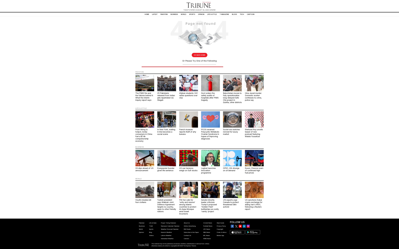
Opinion (201, 14)
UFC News (206, 229)
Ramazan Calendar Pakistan (170, 226)
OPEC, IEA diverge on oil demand (231, 169)
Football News (207, 226)
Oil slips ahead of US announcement (144, 169)
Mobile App (220, 235)
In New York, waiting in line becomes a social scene (166, 131)
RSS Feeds (187, 229)
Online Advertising (190, 226)
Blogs (234, 14)
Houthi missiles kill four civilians (143, 201)
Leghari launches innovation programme (208, 170)
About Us (187, 223)
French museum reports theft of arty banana (187, 131)
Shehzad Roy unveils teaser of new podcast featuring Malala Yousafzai (254, 133)
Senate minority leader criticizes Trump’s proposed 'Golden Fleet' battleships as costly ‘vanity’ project (210, 206)
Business (174, 14)
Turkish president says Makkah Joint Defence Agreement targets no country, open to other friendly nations (166, 206)
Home (147, 14)
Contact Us (187, 235)
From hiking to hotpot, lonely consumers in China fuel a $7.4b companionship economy (143, 135)
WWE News (207, 238)
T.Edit (151, 226)
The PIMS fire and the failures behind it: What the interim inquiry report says (144, 96)
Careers (186, 238)
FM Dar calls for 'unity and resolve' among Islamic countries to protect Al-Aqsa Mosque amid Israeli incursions (187, 207)
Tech (242, 14)
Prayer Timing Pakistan (168, 223)
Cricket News (207, 223)
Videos (151, 235)
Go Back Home (199, 55)
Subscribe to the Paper (191, 232)
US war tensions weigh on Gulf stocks (188, 169)
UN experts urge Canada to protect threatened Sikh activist (231, 203)
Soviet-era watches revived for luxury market (231, 131)
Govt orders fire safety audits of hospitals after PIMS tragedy (210, 96)
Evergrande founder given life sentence (165, 169)
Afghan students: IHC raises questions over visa (188, 95)
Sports (192, 14)
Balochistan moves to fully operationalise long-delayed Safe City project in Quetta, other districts (232, 97)
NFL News (206, 235)
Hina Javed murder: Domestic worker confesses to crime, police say (253, 96)
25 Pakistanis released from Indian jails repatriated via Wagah (166, 96)
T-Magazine (224, 14)
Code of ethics (221, 232)
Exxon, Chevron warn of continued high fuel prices (254, 170)
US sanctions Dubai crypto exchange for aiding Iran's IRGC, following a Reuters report (253, 204)
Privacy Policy (221, 226)
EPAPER (213, 10)
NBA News (206, 232)
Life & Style (212, 14)
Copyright (220, 229)
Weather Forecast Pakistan (169, 229)
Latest (155, 14)
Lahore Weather (166, 235)
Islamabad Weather (167, 238)
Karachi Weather (166, 232)
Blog (150, 232)
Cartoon (250, 14)
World (183, 14)
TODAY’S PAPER (189, 10)
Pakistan (164, 14)
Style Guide (220, 223)
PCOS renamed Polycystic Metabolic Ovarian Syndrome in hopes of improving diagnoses (210, 134)
